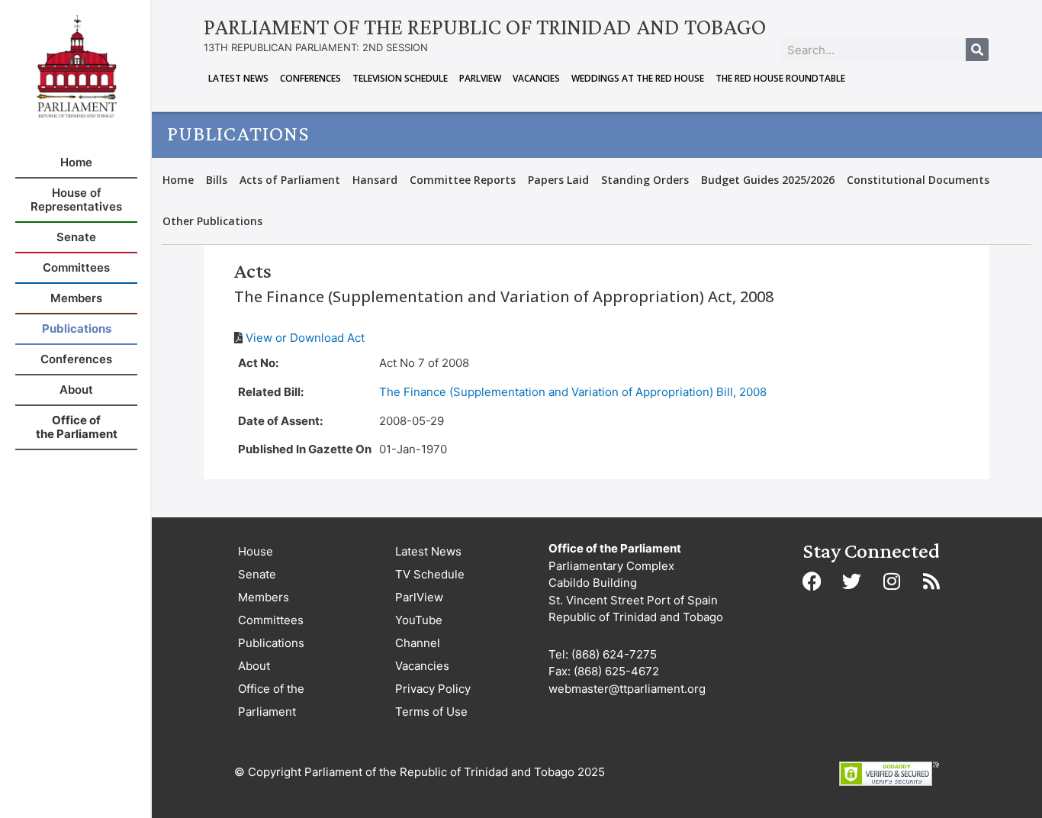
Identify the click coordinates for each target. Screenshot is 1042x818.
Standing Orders (645, 179)
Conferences (310, 78)
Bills (216, 179)
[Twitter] (852, 581)
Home (178, 179)
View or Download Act (305, 337)
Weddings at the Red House (637, 78)
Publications (271, 643)
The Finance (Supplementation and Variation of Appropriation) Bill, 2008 (573, 392)
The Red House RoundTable (780, 78)
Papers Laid (558, 179)
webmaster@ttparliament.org (627, 688)
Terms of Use (431, 711)
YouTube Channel (418, 631)
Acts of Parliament (290, 179)
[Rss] (931, 581)
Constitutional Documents (918, 179)
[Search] (977, 49)
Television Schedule (400, 78)
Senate (257, 574)
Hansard (374, 179)
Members (263, 597)
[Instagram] (892, 581)
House (255, 551)
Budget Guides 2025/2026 (768, 179)
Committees (271, 620)
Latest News (238, 78)
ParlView (480, 78)
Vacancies (536, 78)
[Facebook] (812, 581)
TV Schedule (430, 574)
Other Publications (212, 221)
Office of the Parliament (271, 700)
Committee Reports (463, 179)
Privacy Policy (433, 688)
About (254, 666)
